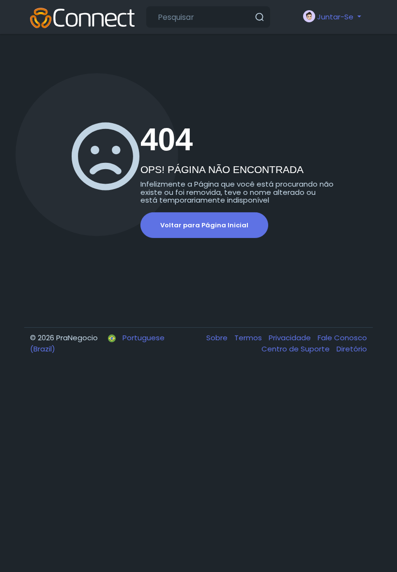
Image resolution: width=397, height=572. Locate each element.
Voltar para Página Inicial (204, 225)
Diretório (351, 349)
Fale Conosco (342, 338)
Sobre (217, 338)
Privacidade (291, 338)
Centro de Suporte (296, 349)
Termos (249, 338)
